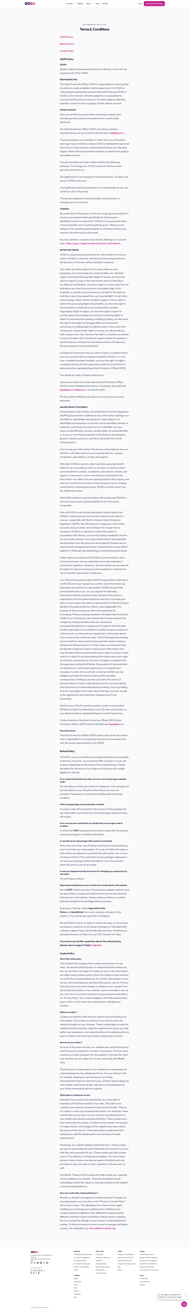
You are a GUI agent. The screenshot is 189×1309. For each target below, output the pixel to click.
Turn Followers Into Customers (149, 1270)
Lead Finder (99, 1254)
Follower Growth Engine (81, 1267)
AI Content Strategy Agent (82, 1264)
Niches (120, 1270)
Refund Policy (67, 43)
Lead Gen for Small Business (148, 1264)
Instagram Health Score (103, 1257)
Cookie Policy (67, 50)
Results (80, 4)
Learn (88, 4)
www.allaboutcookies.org (102, 1228)
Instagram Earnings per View (127, 1264)
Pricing (104, 4)
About (75, 1285)
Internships (77, 1294)
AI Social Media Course (125, 1260)
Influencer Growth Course (126, 1257)
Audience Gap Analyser (103, 1267)
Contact (76, 1291)
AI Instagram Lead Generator (83, 1254)
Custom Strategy (101, 1273)
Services (69, 4)
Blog (119, 1267)
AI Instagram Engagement (82, 1257)
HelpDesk (97, 945)
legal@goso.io (117, 132)
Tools (97, 4)
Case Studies (78, 1281)
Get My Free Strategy (154, 4)
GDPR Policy (66, 36)
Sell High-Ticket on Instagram (149, 1257)
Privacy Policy (144, 1278)
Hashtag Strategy (101, 1264)
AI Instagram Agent (80, 1260)
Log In (140, 4)
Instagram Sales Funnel (147, 1267)
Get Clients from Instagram (148, 1260)
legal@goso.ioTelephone (72, 389)
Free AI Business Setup (147, 1254)
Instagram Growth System (126, 1254)
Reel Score (99, 1260)
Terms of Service (145, 1281)
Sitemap (142, 1285)
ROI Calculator (100, 1270)
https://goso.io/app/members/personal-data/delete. (93, 243)
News (75, 1297)
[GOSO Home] (30, 4)
